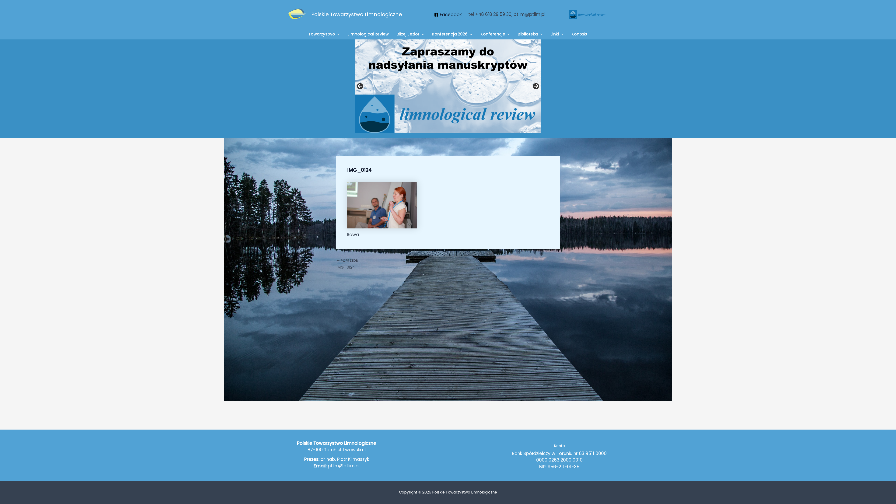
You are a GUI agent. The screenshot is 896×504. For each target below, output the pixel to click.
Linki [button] (554, 34)
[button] (337, 34)
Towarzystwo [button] (321, 34)
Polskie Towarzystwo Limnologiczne (356, 14)
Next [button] (536, 86)
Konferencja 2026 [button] (450, 34)
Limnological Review (368, 34)
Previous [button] (360, 86)
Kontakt (579, 34)
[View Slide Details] (448, 86)
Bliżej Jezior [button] (408, 34)
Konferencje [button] (492, 34)
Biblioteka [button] (528, 34)
